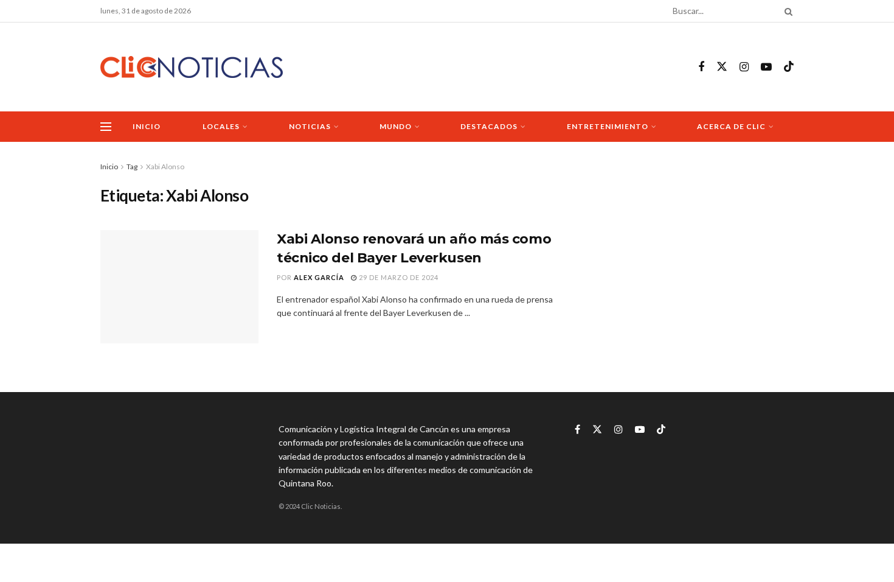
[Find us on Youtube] (766, 67)
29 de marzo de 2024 (397, 277)
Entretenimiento (607, 126)
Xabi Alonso (165, 166)
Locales (221, 126)
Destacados (489, 126)
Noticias (310, 126)
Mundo (395, 126)
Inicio (147, 126)
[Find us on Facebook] (701, 67)
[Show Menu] (105, 126)
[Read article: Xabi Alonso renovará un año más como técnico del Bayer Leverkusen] (179, 286)
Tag (131, 166)
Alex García (319, 277)
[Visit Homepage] (191, 67)
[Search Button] (786, 11)
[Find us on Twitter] (721, 67)
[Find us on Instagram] (744, 67)
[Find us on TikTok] (789, 67)
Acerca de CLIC (731, 126)
